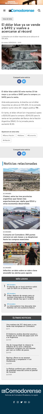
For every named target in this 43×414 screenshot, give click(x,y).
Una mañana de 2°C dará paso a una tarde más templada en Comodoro (21, 325)
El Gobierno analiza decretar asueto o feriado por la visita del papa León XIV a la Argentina (22, 335)
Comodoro (11, 285)
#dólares (21, 135)
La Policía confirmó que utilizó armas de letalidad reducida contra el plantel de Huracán (21, 370)
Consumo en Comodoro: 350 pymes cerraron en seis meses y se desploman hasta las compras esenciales (20, 237)
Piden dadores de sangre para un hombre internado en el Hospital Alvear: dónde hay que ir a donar (20, 297)
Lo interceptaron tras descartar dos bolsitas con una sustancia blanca (21, 307)
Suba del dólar (7, 19)
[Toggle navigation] (4, 10)
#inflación (6, 140)
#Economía (31, 135)
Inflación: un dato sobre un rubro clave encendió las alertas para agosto (20, 271)
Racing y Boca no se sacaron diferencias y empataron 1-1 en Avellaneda (19, 359)
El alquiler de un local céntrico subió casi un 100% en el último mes (22, 287)
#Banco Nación (8, 135)
